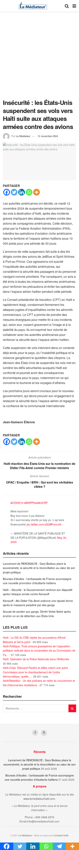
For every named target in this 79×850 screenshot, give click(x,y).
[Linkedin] (21, 192)
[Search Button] (67, 6)
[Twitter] (14, 192)
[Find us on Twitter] (44, 733)
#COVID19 (17, 503)
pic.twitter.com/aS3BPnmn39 (44, 524)
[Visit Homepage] (33, 6)
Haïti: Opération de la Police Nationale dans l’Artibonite (36, 659)
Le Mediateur (23, 136)
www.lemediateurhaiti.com (39, 799)
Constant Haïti (60, 835)
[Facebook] (6, 192)
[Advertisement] (39, 57)
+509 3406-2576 (44, 817)
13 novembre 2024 (47, 136)
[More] (36, 192)
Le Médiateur (25, 835)
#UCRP (43, 503)
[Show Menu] (74, 6)
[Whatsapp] (29, 192)
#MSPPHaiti (31, 503)
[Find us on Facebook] (35, 733)
